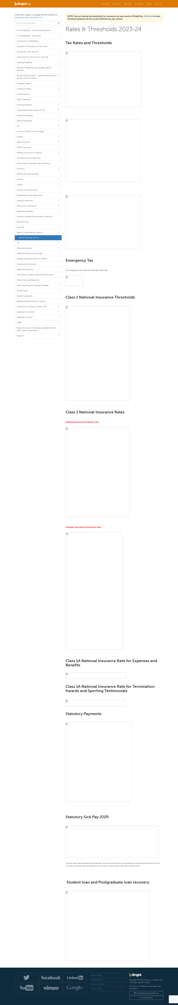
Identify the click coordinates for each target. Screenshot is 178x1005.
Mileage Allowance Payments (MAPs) (32, 259)
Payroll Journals (23, 142)
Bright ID (20, 336)
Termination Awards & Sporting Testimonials (35, 275)
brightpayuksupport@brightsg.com (29, 17)
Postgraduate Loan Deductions (29, 195)
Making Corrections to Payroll (29, 153)
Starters (20, 179)
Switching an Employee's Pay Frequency (33, 163)
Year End (20, 227)
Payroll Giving (22, 222)
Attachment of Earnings (26, 206)
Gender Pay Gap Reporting (28, 280)
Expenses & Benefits (25, 211)
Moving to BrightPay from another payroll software (34, 69)
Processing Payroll (24, 105)
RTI (18, 126)
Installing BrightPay (24, 62)
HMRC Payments (24, 147)
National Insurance (24, 248)
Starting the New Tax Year (27, 52)
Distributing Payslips (25, 115)
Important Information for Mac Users (32, 46)
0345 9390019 (146, 998)
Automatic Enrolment (26, 312)
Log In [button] (158, 4)
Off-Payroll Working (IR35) (28, 174)
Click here (148, 16)
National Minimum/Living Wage (30, 253)
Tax (18, 243)
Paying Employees (24, 121)
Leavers (20, 185)
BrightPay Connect (24, 317)
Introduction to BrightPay (27, 41)
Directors (20, 169)
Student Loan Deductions (27, 190)
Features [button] (105, 4)
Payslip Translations (24, 296)
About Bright (96, 975)
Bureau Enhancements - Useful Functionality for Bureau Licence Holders (37, 77)
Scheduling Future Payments (28, 158)
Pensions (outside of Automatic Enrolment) (35, 216)
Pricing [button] (128, 4)
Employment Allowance (27, 264)
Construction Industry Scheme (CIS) (32, 307)
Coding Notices (23, 94)
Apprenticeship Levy (25, 269)
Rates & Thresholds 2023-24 (29, 238)
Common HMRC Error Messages (30, 131)
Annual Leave (22, 291)
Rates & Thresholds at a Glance (29, 232)
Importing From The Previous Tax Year (32, 57)
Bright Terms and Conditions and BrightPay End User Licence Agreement (36, 329)
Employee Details (24, 89)
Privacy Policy (96, 989)
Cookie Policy (96, 980)
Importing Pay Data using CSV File (31, 110)
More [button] (149, 4)
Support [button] (139, 4)
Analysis (20, 137)
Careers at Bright (98, 984)
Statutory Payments (25, 200)
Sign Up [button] (117, 4)
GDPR (19, 323)
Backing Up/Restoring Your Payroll (31, 301)
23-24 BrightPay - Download (29, 36)
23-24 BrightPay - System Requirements (33, 30)
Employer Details (24, 83)
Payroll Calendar (23, 99)
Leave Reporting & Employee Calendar (33, 285)
